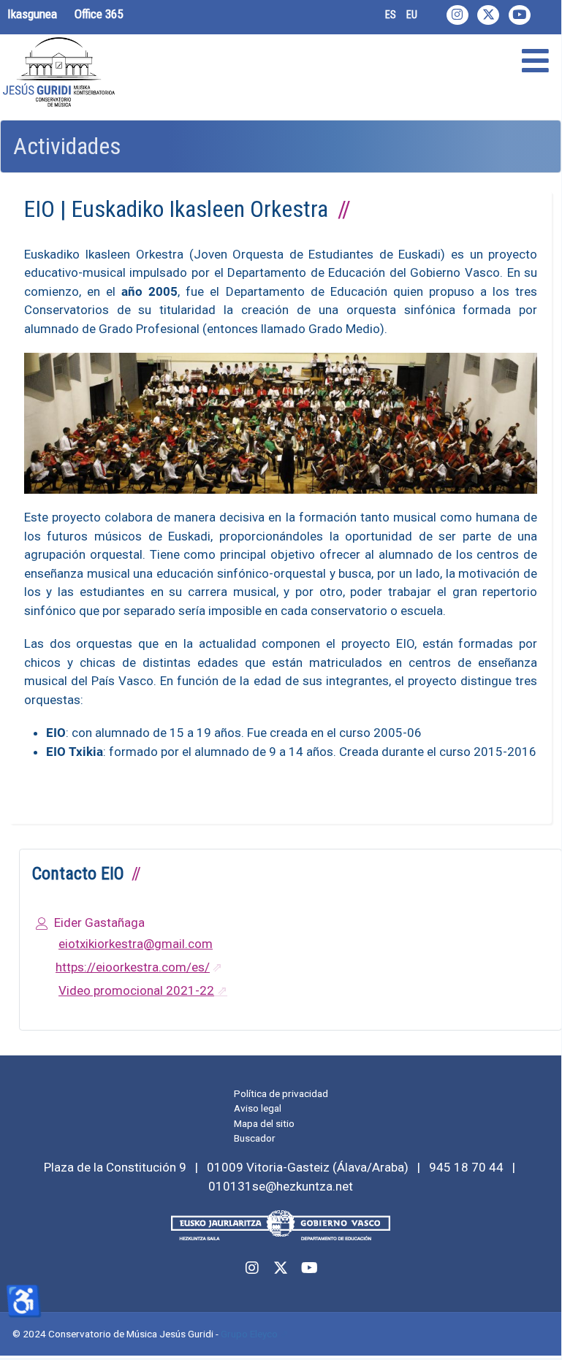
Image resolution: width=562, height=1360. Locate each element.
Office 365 (99, 14)
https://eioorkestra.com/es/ (133, 967)
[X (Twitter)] (488, 15)
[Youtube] (520, 15)
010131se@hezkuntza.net (280, 1186)
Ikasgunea (32, 14)
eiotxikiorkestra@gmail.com (135, 943)
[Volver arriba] (534, 1329)
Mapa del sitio (264, 1123)
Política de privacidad (281, 1093)
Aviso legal (257, 1108)
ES (390, 14)
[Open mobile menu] (535, 61)
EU (411, 14)
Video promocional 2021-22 (136, 990)
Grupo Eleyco (249, 1334)
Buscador (255, 1138)
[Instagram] (457, 15)
